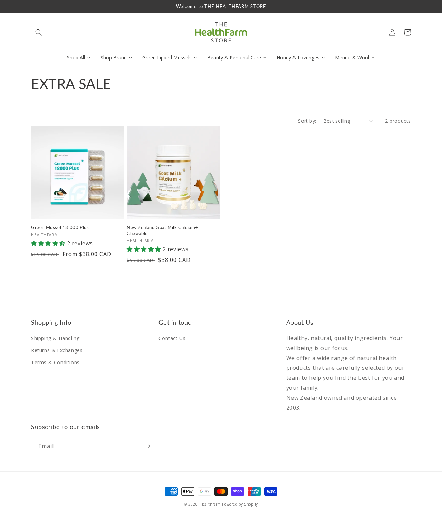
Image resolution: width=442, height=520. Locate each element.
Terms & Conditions (55, 362)
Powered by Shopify (240, 504)
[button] (38, 32)
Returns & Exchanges (57, 350)
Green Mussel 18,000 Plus (60, 227)
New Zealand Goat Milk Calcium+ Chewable (162, 230)
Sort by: (307, 121)
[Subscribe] (147, 446)
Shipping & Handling (55, 338)
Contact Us (171, 338)
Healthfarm (210, 504)
